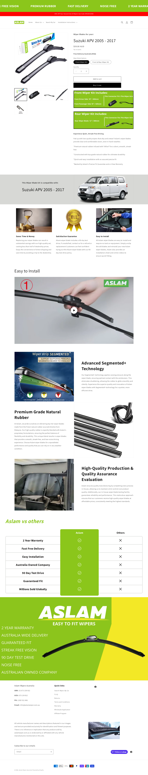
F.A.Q (56, 694)
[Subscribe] (51, 751)
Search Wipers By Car (61, 691)
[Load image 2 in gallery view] (34, 94)
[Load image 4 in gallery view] (61, 94)
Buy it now (97, 85)
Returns (57, 698)
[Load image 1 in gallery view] (20, 94)
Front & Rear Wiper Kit (101, 62)
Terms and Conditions (62, 702)
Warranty (57, 706)
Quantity (76, 67)
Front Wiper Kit (81, 62)
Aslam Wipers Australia (25, 770)
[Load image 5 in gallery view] (20, 108)
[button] (39, 22)
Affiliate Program (60, 713)
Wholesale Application (62, 710)
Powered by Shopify (38, 770)
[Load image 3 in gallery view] (48, 94)
